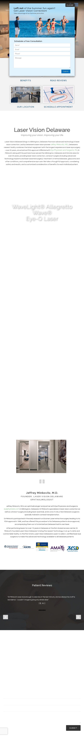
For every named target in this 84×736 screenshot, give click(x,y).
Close (70, 5)
